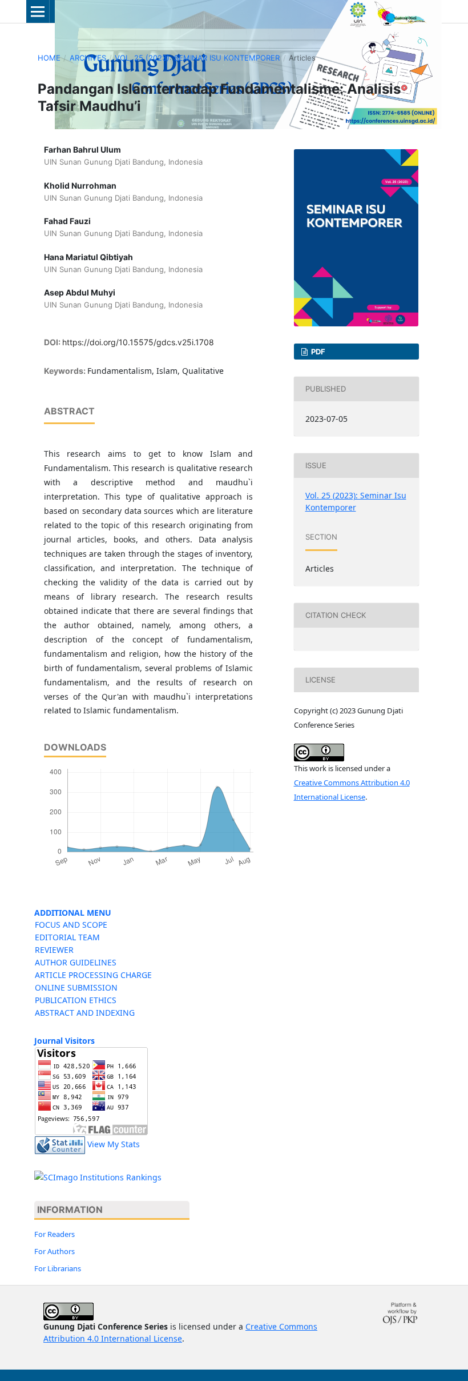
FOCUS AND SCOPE (71, 924)
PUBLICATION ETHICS (75, 1000)
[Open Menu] (37, 11)
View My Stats (113, 1144)
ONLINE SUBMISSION (76, 987)
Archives (88, 57)
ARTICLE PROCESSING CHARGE (93, 974)
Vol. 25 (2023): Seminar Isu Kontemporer (197, 57)
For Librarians (57, 1268)
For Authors (54, 1251)
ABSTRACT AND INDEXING (85, 1012)
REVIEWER (54, 949)
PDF (317, 351)
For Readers (54, 1234)
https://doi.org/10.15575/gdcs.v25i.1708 (138, 342)
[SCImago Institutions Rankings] (98, 1177)
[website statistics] (60, 1144)
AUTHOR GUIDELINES (75, 962)
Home (49, 57)
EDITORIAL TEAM (67, 937)
